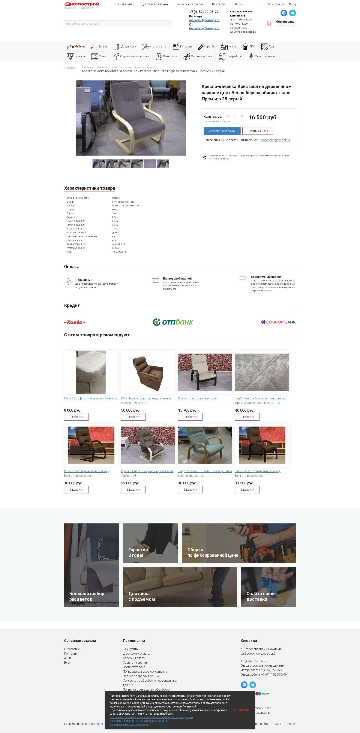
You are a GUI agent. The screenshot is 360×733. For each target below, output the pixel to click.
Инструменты (158, 46)
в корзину (222, 131)
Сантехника (170, 56)
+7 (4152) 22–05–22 (254, 661)
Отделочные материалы (134, 56)
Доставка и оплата (154, 4)
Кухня (232, 46)
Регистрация (275, 4)
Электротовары (265, 56)
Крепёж (210, 46)
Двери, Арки (128, 46)
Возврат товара (134, 667)
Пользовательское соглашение (145, 671)
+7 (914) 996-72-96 (274, 674)
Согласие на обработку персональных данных (138, 720)
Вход (292, 4)
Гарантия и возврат (190, 4)
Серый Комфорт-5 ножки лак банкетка (91, 398)
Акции (238, 4)
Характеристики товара (89, 188)
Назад (71, 67)
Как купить (130, 649)
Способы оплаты (134, 658)
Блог (67, 662)
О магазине (124, 4)
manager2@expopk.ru (204, 28)
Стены (102, 56)
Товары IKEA (234, 56)
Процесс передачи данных (141, 676)
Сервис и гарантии (135, 662)
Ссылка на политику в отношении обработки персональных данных (151, 717)
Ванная (103, 46)
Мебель (80, 46)
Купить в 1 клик (258, 131)
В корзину (76, 417)
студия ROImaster (284, 724)
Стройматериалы (201, 56)
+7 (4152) (265, 670)
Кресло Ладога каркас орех (198, 398)
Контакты (218, 4)
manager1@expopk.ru (204, 20)
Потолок (80, 56)
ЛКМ (252, 46)
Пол (271, 46)
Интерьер (186, 46)
